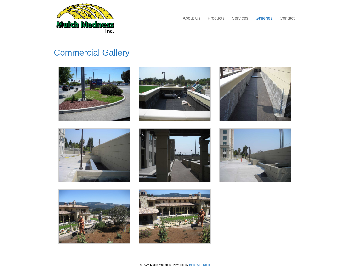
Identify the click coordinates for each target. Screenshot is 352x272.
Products (216, 18)
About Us (191, 18)
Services (240, 18)
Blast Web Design (200, 264)
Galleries (264, 18)
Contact (287, 18)
